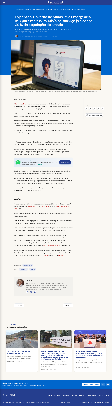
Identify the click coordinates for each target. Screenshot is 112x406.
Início (16, 9)
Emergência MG (23, 269)
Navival (107, 402)
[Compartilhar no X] (98, 108)
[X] (30, 292)
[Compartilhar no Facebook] (94, 108)
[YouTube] (108, 384)
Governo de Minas (21, 104)
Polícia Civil (46, 206)
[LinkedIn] (34, 292)
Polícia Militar (32, 206)
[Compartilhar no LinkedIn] (90, 108)
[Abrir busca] (108, 2)
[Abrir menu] (3, 2)
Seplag (60, 255)
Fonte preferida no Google (92, 384)
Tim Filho (21, 36)
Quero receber (65, 162)
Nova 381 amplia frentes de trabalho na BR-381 (18, 352)
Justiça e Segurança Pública (52, 245)
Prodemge (45, 255)
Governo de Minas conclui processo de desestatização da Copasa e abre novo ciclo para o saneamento (89, 354)
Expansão (32, 269)
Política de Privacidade (65, 402)
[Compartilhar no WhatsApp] (86, 108)
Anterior (20, 305)
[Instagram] (27, 292)
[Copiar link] (102, 108)
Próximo (67, 305)
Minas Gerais (22, 9)
